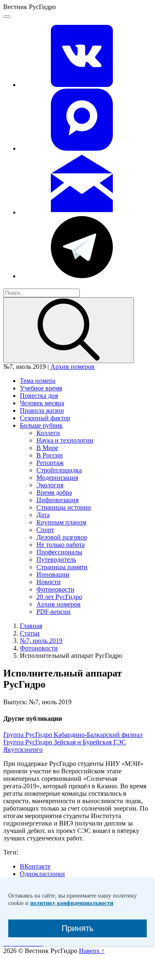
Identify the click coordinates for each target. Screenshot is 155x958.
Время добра (54, 492)
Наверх (92, 950)
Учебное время (41, 388)
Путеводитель (56, 559)
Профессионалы (59, 552)
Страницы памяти (62, 566)
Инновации (52, 574)
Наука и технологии (64, 440)
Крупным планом (61, 522)
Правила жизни (42, 410)
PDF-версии (53, 611)
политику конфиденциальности (71, 903)
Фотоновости (55, 589)
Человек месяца (42, 403)
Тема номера (37, 380)
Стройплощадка (59, 470)
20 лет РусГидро (59, 596)
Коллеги (48, 432)
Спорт (45, 529)
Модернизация (57, 477)
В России (49, 455)
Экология (49, 485)
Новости (48, 581)
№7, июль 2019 (41, 640)
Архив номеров (72, 366)
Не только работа (60, 544)
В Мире (47, 447)
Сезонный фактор (45, 417)
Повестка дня (39, 395)
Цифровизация (57, 499)
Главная (31, 625)
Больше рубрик (41, 425)
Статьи (30, 633)
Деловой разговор (61, 537)
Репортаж (50, 462)
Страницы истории (63, 507)
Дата (43, 514)
